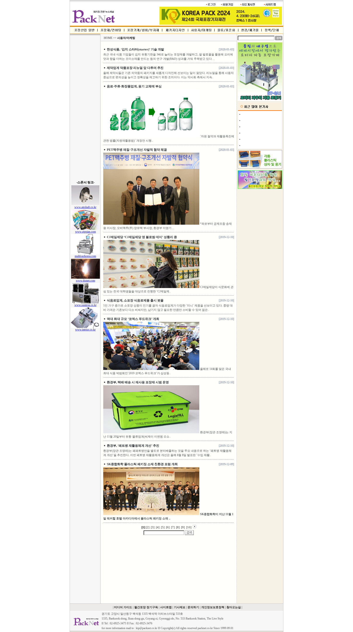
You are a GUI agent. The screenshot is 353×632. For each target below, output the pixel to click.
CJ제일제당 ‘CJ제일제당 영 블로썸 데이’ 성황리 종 (142, 237)
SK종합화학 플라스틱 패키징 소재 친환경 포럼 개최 (142, 464)
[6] (168, 527)
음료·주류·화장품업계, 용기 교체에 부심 (134, 86)
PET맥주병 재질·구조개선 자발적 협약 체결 (137, 149)
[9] (183, 527)
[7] (173, 527)
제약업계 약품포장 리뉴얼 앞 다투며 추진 (135, 68)
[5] (162, 527)
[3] (152, 527)
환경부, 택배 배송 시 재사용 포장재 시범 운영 (138, 382)
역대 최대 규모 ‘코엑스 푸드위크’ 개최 (133, 319)
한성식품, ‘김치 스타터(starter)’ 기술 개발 (135, 49)
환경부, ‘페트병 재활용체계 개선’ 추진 (133, 445)
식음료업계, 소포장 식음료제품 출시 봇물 (135, 300)
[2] (147, 527)
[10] (188, 527)
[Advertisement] (85, 108)
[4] (157, 527)
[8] (178, 527)
